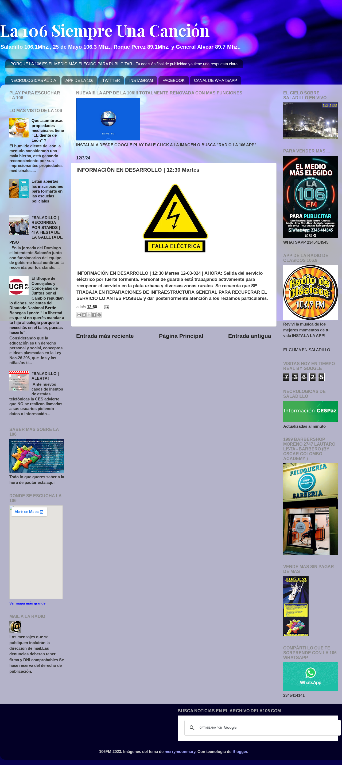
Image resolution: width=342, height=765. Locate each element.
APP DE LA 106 (79, 80)
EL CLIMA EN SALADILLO (306, 349)
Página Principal (181, 336)
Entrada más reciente (105, 336)
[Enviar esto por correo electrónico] (78, 315)
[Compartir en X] (89, 315)
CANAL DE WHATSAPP (215, 80)
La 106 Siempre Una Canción (105, 30)
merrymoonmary (180, 751)
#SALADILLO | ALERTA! (45, 376)
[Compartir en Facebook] (94, 315)
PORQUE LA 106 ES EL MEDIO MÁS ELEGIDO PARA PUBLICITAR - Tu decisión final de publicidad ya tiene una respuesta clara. (124, 64)
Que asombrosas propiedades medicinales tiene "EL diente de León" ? (48, 130)
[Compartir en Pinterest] (99, 315)
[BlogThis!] (84, 315)
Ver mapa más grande (27, 603)
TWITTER (111, 80)
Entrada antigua (249, 336)
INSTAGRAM (141, 80)
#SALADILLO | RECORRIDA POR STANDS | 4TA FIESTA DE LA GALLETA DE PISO (36, 229)
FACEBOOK (173, 80)
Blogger (239, 751)
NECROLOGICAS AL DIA (33, 80)
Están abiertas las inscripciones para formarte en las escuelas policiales (47, 191)
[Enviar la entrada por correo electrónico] (105, 306)
